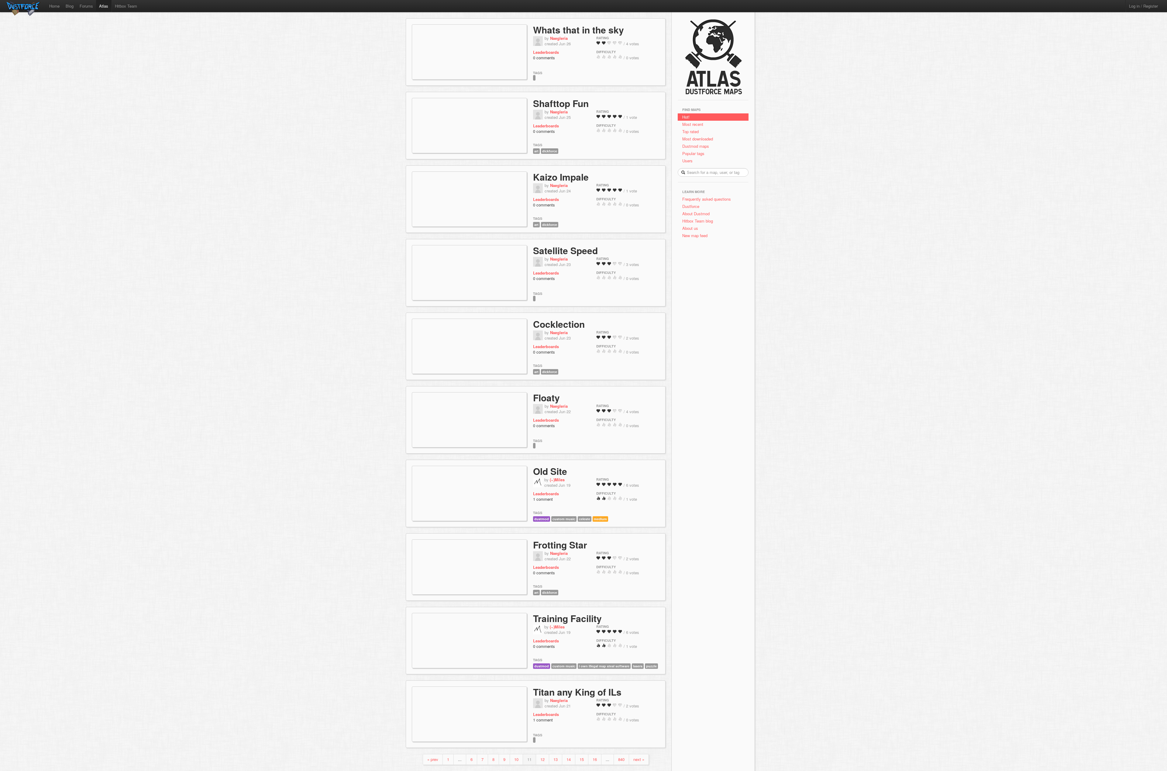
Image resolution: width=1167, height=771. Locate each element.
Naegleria (559, 38)
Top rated (690, 131)
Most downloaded (697, 139)
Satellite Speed (565, 250)
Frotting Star (560, 544)
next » (638, 759)
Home (54, 6)
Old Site (550, 471)
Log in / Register (1143, 6)
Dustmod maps (695, 146)
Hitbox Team (126, 6)
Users (687, 161)
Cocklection (559, 323)
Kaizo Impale (561, 176)
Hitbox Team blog (697, 221)
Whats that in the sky (578, 29)
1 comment (543, 499)
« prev (432, 759)
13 (555, 759)
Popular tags (693, 153)
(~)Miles (557, 479)
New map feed (696, 235)
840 (621, 759)
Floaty (546, 397)
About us (690, 228)
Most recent (692, 124)
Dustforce (690, 206)
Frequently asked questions (706, 199)
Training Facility (567, 618)
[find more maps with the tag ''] (534, 77)
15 (582, 759)
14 (568, 759)
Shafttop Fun (561, 103)
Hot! (686, 117)
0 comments (544, 58)
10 (516, 759)
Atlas (103, 6)
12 (542, 759)
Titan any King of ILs (577, 691)
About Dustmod (696, 213)
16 (595, 759)
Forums (86, 6)
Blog (70, 6)
